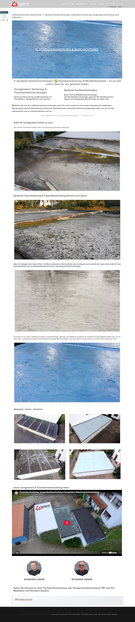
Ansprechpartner (63, 614)
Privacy (91, 614)
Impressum (114, 614)
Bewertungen (55, 614)
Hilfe (100, 614)
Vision (70, 614)
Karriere (96, 614)
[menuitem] (66, 4)
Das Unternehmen (106, 614)
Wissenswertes (76, 614)
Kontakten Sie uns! (24, 599)
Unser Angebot (84, 614)
